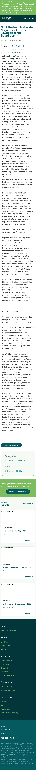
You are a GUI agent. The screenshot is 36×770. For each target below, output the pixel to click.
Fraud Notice (5, 709)
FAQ (2, 705)
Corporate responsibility (9, 675)
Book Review (9, 471)
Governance (5, 664)
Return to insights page (12, 445)
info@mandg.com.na (8, 690)
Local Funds (5, 642)
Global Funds (5, 646)
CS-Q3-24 (19, 471)
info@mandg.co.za (20, 13)
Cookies (3, 733)
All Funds (4, 649)
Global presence (6, 661)
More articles (15, 52)
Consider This (21, 461)
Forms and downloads (8, 630)
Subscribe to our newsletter (16, 492)
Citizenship (5, 668)
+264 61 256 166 (6, 687)
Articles (4, 40)
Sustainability (5, 672)
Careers (3, 702)
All (5, 461)
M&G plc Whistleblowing (9, 713)
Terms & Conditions (7, 730)
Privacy (3, 726)
